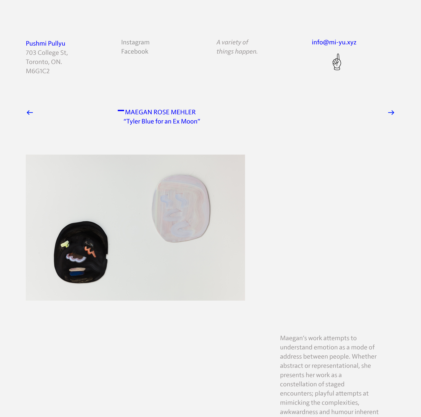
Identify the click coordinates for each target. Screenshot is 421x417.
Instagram (135, 42)
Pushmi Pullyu (45, 43)
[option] (210, 233)
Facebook (134, 51)
